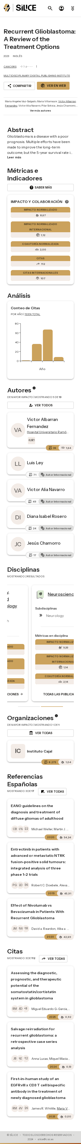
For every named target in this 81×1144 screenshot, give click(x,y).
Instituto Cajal (39, 751)
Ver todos (40, 405)
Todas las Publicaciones (43, 694)
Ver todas (40, 733)
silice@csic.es (45, 1139)
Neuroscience (39, 594)
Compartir (19, 86)
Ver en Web (53, 85)
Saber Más (40, 187)
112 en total (32, 314)
